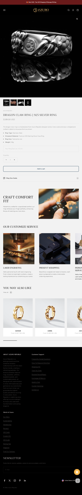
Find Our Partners (9, 451)
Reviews (6, 428)
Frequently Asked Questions (41, 359)
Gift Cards (6, 432)
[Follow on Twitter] (9, 480)
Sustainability (7, 421)
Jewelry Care (36, 382)
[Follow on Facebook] (4, 480)
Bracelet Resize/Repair (39, 374)
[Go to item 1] (6, 102)
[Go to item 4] (28, 102)
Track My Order (37, 371)
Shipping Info (36, 367)
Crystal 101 (7, 436)
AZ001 (50, 331)
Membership (7, 425)
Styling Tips (7, 444)
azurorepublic (7, 111)
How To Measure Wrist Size (41, 363)
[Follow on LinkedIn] (25, 480)
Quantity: (6, 155)
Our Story (6, 417)
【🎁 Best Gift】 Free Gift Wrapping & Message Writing (41, 2)
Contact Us (35, 390)
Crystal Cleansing (37, 386)
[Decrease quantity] (6, 159)
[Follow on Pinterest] (19, 480)
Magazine (6, 448)
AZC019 (18, 331)
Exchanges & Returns (39, 378)
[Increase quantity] (14, 159)
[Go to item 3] (21, 102)
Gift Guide (6, 440)
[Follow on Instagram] (14, 480)
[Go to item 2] (13, 102)
